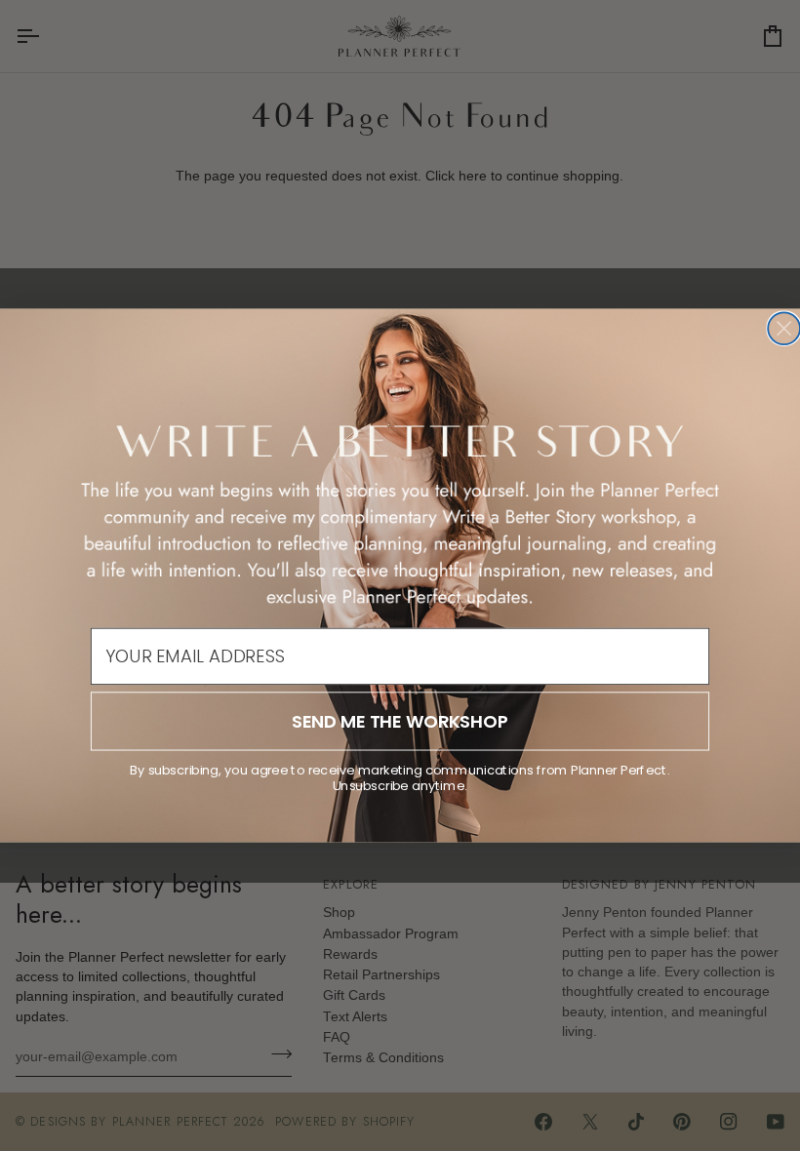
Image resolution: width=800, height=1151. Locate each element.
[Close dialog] (784, 328)
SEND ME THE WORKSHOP (399, 721)
